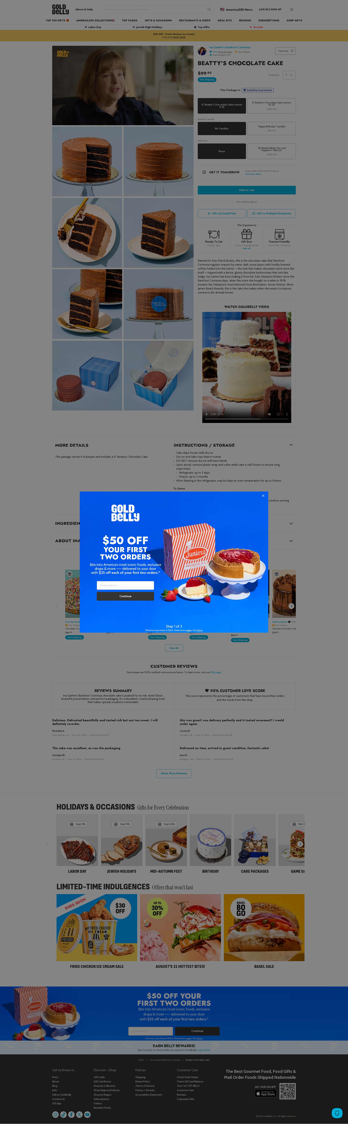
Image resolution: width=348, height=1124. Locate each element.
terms (199, 630)
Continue (125, 596)
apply (188, 630)
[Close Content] (263, 496)
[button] (174, 562)
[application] (337, 1113)
